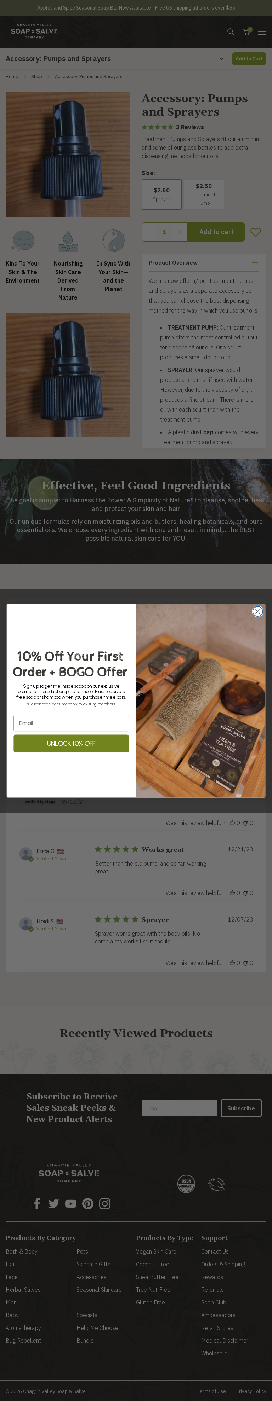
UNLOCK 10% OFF (71, 743)
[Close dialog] (258, 611)
